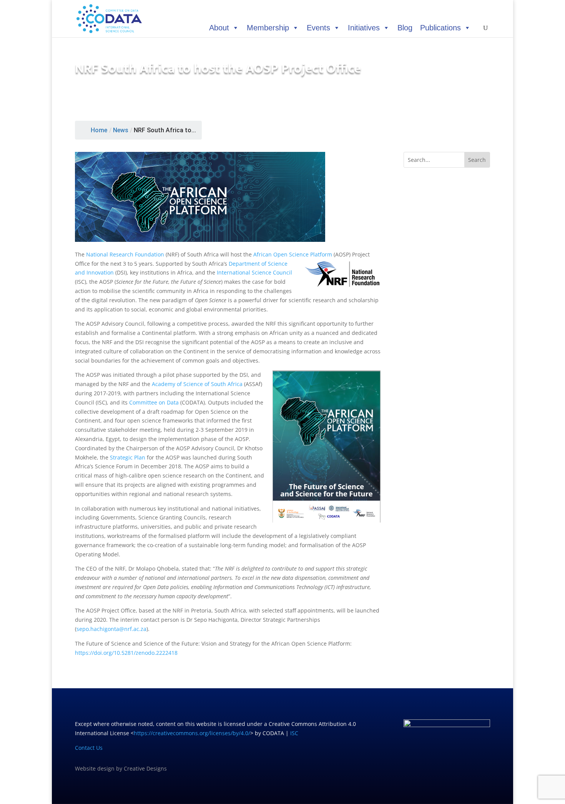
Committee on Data (154, 402)
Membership (268, 27)
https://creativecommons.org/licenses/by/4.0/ (192, 733)
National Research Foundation (125, 254)
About (219, 27)
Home (99, 130)
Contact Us (89, 747)
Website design (95, 768)
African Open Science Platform (292, 254)
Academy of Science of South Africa (197, 384)
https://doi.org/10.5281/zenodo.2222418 (126, 652)
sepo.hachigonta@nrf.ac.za (111, 629)
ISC (294, 733)
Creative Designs (145, 768)
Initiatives (364, 27)
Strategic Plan (127, 457)
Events (318, 27)
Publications (440, 27)
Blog (404, 27)
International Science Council (254, 272)
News (120, 130)
